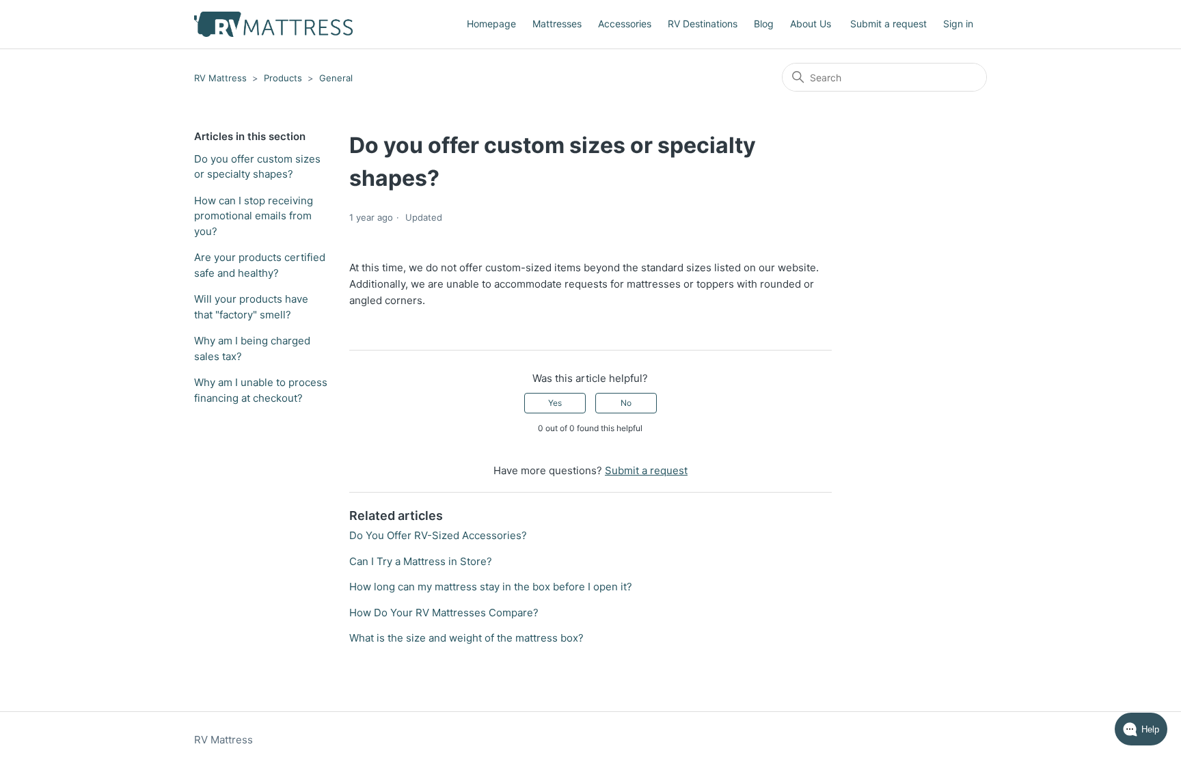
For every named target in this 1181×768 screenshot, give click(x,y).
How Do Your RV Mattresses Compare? (444, 612)
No (626, 403)
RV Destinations (702, 23)
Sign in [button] (958, 23)
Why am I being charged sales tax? (252, 348)
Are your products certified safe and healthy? (259, 265)
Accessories (624, 23)
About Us (810, 23)
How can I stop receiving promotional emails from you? (253, 216)
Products (283, 77)
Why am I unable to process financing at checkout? (260, 390)
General (336, 77)
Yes (555, 403)
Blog (764, 23)
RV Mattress (220, 77)
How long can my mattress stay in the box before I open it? (490, 586)
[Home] (273, 24)
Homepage (491, 23)
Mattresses (557, 23)
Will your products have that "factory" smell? (251, 306)
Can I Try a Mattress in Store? (420, 561)
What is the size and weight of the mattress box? (466, 637)
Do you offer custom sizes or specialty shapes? (257, 166)
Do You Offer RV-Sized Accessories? (438, 535)
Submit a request (888, 23)
